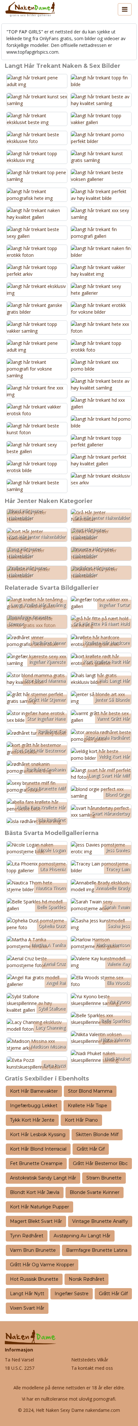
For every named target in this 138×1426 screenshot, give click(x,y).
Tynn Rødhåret (26, 1236)
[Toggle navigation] (125, 9)
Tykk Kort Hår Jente (32, 1120)
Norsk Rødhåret (86, 1279)
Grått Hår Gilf (113, 1293)
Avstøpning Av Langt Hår (82, 1236)
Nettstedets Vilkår (89, 1360)
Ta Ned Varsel (19, 1360)
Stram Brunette (104, 1178)
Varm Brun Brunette (33, 1250)
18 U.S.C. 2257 (19, 1368)
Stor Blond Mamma (90, 1091)
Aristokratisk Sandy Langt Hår (43, 1178)
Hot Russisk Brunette (34, 1279)
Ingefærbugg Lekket (33, 1105)
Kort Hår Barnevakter (34, 1091)
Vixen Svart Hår (27, 1308)
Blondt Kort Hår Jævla (34, 1192)
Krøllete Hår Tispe (87, 1105)
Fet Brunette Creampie (36, 1163)
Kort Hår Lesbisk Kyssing (37, 1134)
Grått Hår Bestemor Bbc (100, 1163)
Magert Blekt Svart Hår (36, 1221)
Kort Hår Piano (81, 1120)
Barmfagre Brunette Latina (96, 1250)
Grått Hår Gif (91, 1149)
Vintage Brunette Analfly (100, 1221)
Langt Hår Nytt (27, 1293)
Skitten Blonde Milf (97, 1134)
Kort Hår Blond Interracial (38, 1149)
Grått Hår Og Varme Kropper (42, 1265)
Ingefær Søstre (72, 1293)
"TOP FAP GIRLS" (24, 32)
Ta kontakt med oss (92, 1368)
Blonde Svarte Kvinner (94, 1192)
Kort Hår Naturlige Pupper (39, 1207)
